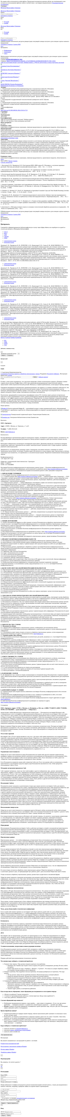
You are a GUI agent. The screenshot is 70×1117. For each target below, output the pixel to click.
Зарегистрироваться (12, 1103)
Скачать (15, 161)
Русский (6, 21)
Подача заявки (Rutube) (7, 1049)
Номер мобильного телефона (9, 1082)
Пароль (3, 1113)
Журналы (3, 8)
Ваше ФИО (4, 1075)
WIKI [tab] (5, 238)
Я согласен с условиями (9, 1098)
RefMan (13, 337)
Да (1, 1066)
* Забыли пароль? (43, 377)
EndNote (7, 337)
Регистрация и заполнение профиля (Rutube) (14, 1046)
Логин (2, 1111)
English (6, 23)
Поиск (2, 12)
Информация (8, 50)
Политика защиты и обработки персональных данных (24, 374)
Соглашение (4, 374)
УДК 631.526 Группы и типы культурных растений (49, 62)
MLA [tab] (5, 233)
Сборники (17, 8)
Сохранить (10, 355)
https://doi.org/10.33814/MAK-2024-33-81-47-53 (14, 110)
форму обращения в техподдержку (20, 1030)
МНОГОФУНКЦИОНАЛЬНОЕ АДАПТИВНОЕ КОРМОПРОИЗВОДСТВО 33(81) (31, 61)
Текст (5, 53)
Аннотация (7, 52)
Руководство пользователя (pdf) (10, 1043)
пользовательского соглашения (26, 1098)
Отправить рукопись (7, 15)
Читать (10, 161)
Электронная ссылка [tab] (10, 241)
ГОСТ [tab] (6, 232)
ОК (18, 1101)
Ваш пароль (4, 1093)
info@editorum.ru (10, 432)
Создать (9, 375)
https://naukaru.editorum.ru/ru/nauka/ (57, 469)
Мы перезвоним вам (6, 1034)
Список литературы (6, 162)
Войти (35, 377)
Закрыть (3, 355)
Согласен (3, 6)
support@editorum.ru (22, 1028)
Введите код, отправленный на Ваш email (13, 1099)
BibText (3, 337)
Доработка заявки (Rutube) (8, 1052)
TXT (5, 345)
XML (5, 342)
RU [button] (2, 19)
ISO (5, 340)
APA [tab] (5, 235)
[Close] (1, 221)
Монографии (10, 8)
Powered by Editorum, (53, 374)
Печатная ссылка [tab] (9, 242)
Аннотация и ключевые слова (9, 138)
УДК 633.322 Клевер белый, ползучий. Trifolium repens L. (17, 62)
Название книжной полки (8, 353)
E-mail (2, 1091)
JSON (5, 343)
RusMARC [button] (18, 337)
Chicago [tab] (6, 236)
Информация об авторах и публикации (12, 85)
